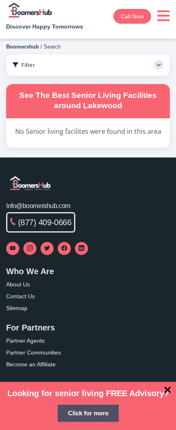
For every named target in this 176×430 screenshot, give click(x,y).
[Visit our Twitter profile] (47, 248)
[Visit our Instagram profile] (29, 248)
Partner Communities (33, 352)
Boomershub (22, 47)
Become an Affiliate (31, 364)
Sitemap (16, 308)
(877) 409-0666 (45, 222)
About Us (18, 284)
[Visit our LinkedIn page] (81, 248)
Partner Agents (25, 340)
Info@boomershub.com (38, 205)
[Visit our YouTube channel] (12, 248)
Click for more (88, 413)
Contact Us (20, 296)
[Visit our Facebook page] (64, 248)
